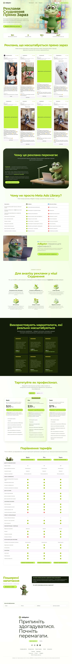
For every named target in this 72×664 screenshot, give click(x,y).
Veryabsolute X (25, 55)
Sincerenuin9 (25, 101)
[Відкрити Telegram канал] (32, 645)
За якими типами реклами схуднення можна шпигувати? (47, 577)
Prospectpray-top (58, 55)
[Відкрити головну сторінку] (7, 3)
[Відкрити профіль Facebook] (40, 645)
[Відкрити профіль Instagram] (34, 645)
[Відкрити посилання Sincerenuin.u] (54, 101)
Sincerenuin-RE (41, 55)
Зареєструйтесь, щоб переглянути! (44, 71)
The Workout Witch (9, 55)
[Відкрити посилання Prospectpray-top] (54, 55)
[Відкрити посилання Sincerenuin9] (21, 101)
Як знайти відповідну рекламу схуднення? (43, 585)
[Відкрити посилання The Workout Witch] (4, 55)
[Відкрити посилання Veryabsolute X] (21, 55)
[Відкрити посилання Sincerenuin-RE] (38, 55)
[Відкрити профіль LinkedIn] (37, 645)
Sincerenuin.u (58, 101)
